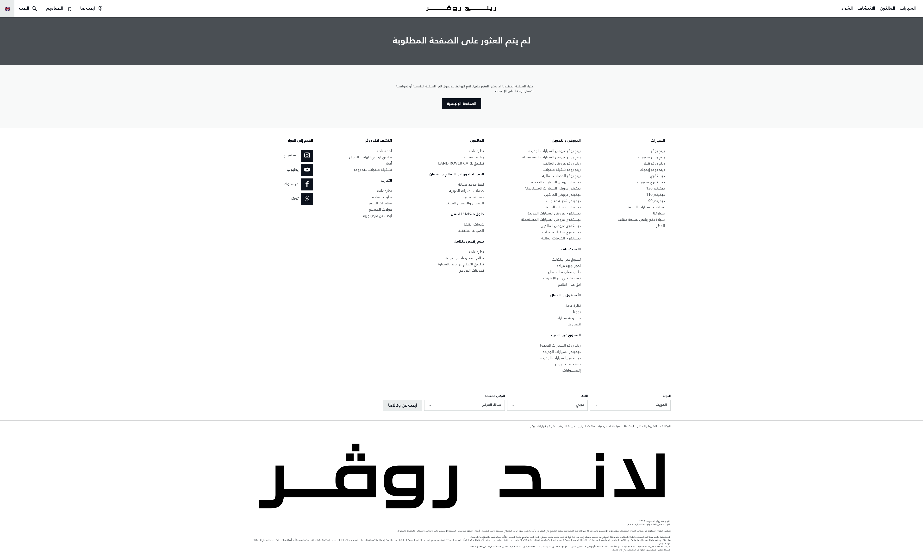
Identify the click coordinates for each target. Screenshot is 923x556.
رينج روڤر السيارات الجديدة (560, 345)
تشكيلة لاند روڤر (568, 364)
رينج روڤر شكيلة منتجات (562, 169)
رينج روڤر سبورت (651, 157)
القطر (660, 225)
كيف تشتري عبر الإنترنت (562, 278)
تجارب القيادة (382, 197)
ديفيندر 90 (656, 200)
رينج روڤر (658, 151)
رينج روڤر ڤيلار (653, 163)
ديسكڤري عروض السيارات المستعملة (551, 219)
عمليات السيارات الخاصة (646, 207)
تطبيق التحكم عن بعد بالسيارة (461, 264)
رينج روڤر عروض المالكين (561, 163)
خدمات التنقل (473, 224)
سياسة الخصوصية (610, 426)
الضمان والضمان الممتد (465, 203)
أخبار (389, 163)
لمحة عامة (384, 151)
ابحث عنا (629, 426)
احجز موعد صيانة (471, 184)
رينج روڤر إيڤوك (652, 169)
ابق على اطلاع (569, 284)
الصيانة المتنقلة (471, 230)
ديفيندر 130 (655, 188)
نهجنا (577, 311)
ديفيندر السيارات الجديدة (562, 351)
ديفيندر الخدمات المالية (563, 207)
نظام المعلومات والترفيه (464, 258)
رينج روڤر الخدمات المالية (561, 175)
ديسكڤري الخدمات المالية (561, 238)
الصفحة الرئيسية (461, 104)
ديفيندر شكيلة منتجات (563, 200)
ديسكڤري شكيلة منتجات (562, 232)
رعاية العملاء (474, 157)
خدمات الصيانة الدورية (466, 190)
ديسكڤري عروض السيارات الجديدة (554, 213)
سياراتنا (659, 213)
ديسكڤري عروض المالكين (561, 225)
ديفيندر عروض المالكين (562, 194)
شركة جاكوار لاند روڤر (542, 426)
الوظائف (666, 426)
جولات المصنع (380, 209)
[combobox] (630, 405)
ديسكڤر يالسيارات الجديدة (561, 358)
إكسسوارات (571, 370)
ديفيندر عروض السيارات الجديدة (556, 182)
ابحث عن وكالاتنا (402, 405)
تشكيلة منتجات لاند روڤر (373, 169)
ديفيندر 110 (655, 194)
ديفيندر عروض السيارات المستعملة (553, 188)
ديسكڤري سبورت (651, 182)
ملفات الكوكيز (587, 426)
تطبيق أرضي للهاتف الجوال (370, 157)
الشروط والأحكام (647, 426)
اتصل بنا (574, 324)
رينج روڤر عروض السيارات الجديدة (555, 151)
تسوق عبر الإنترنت (566, 259)
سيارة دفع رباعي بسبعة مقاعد (641, 219)
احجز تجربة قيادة (569, 265)
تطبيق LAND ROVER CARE (461, 163)
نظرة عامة (573, 305)
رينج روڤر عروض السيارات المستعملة (551, 157)
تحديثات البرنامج (471, 270)
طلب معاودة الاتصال (564, 272)
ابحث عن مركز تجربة (377, 215)
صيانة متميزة (473, 197)
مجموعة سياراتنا (568, 318)
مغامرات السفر (380, 203)
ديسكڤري (657, 175)
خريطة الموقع (567, 426)
